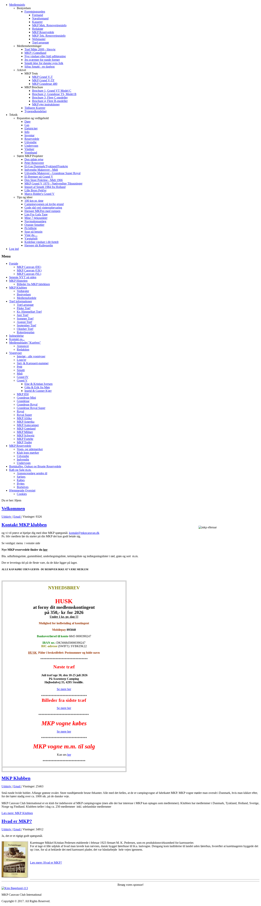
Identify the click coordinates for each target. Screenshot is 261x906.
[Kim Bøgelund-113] (15, 888)
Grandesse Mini (26, 397)
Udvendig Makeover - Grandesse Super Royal (52, 173)
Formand (37, 15)
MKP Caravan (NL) (29, 273)
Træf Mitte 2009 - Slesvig (39, 49)
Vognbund (30, 152)
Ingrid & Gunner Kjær (38, 390)
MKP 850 (23, 394)
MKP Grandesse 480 (44, 83)
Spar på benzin (33, 231)
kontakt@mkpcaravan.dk (84, 532)
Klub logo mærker (28, 452)
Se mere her (64, 689)
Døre (27, 121)
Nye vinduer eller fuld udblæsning (45, 56)
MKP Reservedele (43, 32)
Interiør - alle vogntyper (31, 356)
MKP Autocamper (28, 425)
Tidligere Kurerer (34, 107)
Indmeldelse (16, 335)
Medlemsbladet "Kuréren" (25, 342)
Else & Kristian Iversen (38, 383)
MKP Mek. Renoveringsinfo (49, 25)
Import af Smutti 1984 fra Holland (45, 187)
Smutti (21, 370)
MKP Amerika (25, 421)
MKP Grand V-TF (43, 80)
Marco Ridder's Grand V (39, 193)
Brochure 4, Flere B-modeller (50, 101)
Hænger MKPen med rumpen (42, 211)
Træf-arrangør (40, 42)
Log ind (14, 248)
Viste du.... (30, 235)
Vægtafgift (30, 238)
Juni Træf (22, 315)
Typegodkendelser (35, 111)
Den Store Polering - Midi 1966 (43, 180)
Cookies (22, 494)
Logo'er (21, 359)
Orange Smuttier (34, 224)
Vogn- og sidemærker (30, 449)
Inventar (29, 135)
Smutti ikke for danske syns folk (43, 63)
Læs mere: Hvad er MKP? (46, 862)
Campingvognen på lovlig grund (44, 204)
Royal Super (24, 414)
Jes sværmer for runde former (42, 59)
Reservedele (31, 138)
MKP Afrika (24, 418)
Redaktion (23, 349)
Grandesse (23, 401)
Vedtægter (23, 291)
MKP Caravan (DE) (29, 267)
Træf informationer (20, 301)
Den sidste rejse (33, 159)
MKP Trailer (24, 442)
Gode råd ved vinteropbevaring (43, 207)
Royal (20, 411)
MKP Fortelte (25, 438)
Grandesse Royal (27, 404)
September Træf (26, 325)
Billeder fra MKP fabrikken (33, 284)
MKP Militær (25, 432)
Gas (26, 125)
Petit (19, 366)
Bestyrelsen (24, 294)
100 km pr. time (33, 200)
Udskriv (7, 516)
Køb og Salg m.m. (20, 469)
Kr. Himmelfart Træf (29, 311)
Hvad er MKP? (17, 821)
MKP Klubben (18, 287)
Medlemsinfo (17, 4)
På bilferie (30, 228)
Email (17, 516)
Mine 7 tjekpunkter (35, 217)
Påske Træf (23, 308)
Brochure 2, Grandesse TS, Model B (54, 94)
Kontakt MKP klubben (24, 524)
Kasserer (37, 21)
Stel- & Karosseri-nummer (33, 363)
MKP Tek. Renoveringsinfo (49, 35)
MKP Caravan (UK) (29, 270)
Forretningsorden (34, 11)
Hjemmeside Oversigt (22, 490)
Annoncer (23, 346)
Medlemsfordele (26, 298)
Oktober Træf (25, 328)
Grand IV (22, 377)
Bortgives (22, 487)
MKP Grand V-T (42, 77)
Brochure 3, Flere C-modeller (50, 97)
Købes (21, 480)
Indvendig (23, 459)
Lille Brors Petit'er (35, 190)
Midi (20, 373)
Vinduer (29, 149)
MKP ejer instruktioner (46, 104)
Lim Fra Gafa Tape (36, 214)
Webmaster (38, 39)
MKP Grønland (26, 428)
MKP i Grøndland (35, 52)
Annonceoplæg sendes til (32, 473)
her (45, 549)
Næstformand (40, 18)
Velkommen (13, 508)
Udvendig (30, 142)
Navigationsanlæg (35, 221)
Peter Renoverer (34, 162)
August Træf (24, 322)
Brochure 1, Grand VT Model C (51, 90)
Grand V (22, 380)
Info (26, 132)
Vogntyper (15, 353)
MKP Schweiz (25, 435)
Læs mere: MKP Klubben (17, 813)
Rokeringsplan (25, 332)
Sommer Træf (25, 318)
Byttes (20, 483)
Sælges (21, 476)
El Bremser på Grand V (38, 176)
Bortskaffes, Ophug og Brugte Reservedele (35, 466)
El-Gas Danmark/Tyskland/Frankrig (46, 166)
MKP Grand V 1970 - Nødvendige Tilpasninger (53, 183)
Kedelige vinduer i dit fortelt (41, 242)
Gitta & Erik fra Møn (37, 387)
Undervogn (31, 145)
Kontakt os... (17, 339)
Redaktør (37, 28)
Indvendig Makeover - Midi (41, 169)
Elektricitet (30, 128)
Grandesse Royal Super (31, 408)
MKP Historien (18, 280)
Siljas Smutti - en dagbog (39, 66)
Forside (13, 263)
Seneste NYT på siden (22, 277)
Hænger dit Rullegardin (38, 245)
